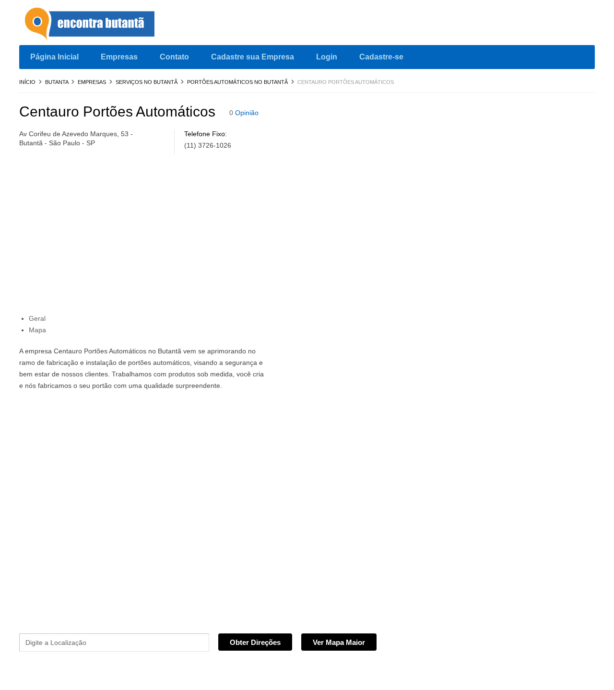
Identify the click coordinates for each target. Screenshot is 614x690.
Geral (37, 318)
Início (27, 82)
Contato (174, 57)
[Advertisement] (223, 237)
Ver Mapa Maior (339, 642)
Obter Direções (255, 642)
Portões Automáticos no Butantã (237, 82)
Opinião (247, 113)
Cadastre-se (381, 57)
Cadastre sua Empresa (252, 57)
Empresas (119, 57)
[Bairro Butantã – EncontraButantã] (91, 25)
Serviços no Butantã (146, 82)
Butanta (56, 82)
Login (326, 57)
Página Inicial (54, 57)
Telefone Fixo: (205, 134)
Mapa (37, 330)
